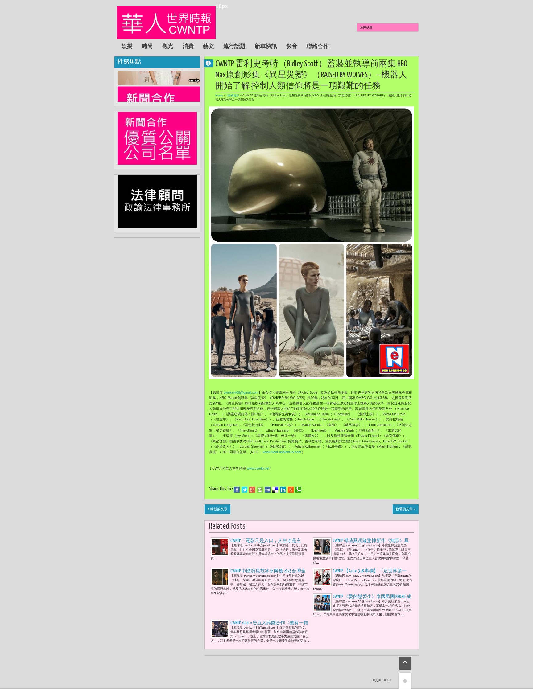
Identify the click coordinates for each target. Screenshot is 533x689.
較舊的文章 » (405, 509)
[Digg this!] (268, 490)
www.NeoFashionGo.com (282, 452)
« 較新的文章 (217, 509)
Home (219, 95)
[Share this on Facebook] (237, 490)
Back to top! (405, 663)
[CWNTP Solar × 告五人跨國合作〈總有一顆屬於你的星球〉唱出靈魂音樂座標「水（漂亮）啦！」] (220, 629)
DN (211, 63)
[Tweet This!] (244, 490)
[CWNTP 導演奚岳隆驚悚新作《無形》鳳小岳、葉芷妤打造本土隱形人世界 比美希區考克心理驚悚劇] (322, 546)
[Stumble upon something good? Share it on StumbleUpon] (260, 490)
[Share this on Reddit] (291, 490)
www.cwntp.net (258, 468)
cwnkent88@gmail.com (241, 392)
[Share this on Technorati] (298, 490)
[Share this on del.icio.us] (275, 490)
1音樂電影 (232, 95)
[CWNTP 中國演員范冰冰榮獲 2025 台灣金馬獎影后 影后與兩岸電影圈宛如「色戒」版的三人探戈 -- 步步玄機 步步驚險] (220, 577)
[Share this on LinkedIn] (283, 490)
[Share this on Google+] (252, 490)
